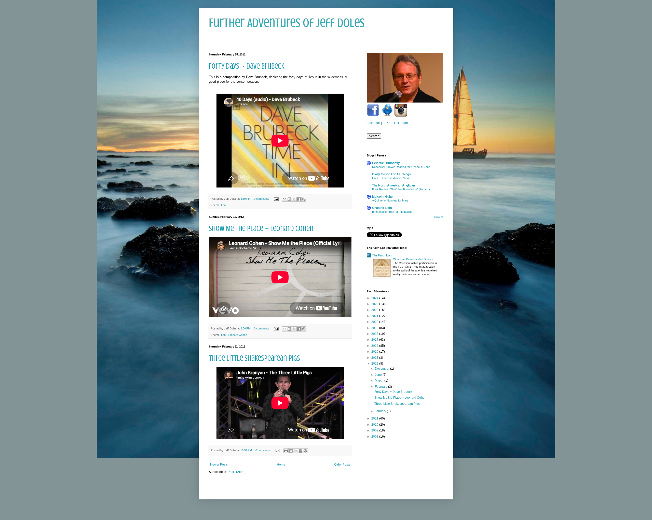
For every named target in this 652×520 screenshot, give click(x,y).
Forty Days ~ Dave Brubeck (246, 66)
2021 (375, 316)
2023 (375, 304)
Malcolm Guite (382, 196)
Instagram (401, 123)
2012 (375, 363)
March (379, 380)
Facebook (374, 123)
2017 (375, 339)
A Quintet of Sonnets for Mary (390, 200)
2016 (375, 346)
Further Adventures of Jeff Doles (286, 23)
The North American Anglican (393, 185)
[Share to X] (294, 199)
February (381, 386)
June (379, 375)
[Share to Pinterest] (303, 199)
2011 (375, 418)
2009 (375, 430)
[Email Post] (276, 198)
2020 (375, 322)
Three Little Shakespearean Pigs (254, 358)
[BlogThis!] (289, 199)
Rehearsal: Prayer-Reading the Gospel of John (401, 166)
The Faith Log (381, 255)
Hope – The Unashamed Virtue (391, 178)
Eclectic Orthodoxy (386, 163)
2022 (375, 310)
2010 (375, 424)
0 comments (261, 198)
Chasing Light (382, 208)
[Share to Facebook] (299, 199)
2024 (375, 298)
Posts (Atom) (236, 472)
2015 (375, 351)
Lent (223, 205)
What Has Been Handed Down (412, 259)
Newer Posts (219, 464)
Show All (438, 217)
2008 (375, 436)
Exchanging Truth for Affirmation (392, 211)
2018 (375, 334)
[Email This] (284, 199)
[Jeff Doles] (405, 78)
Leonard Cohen (237, 334)
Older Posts (342, 464)
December (382, 368)
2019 (375, 328)
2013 (375, 357)
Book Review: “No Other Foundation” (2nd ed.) (401, 189)
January (381, 411)
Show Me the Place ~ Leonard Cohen (261, 228)
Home (281, 464)
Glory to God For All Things (391, 174)
